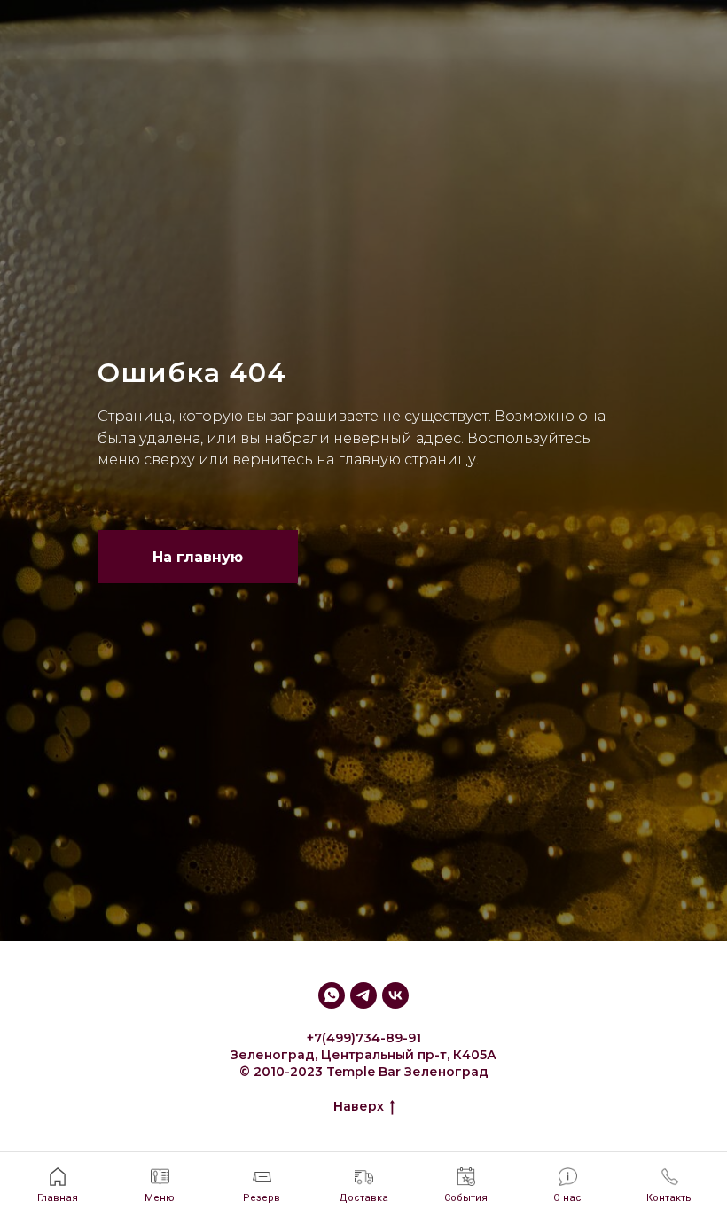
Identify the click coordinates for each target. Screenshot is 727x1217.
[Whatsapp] (331, 1149)
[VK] (395, 1149)
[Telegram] (363, 1149)
